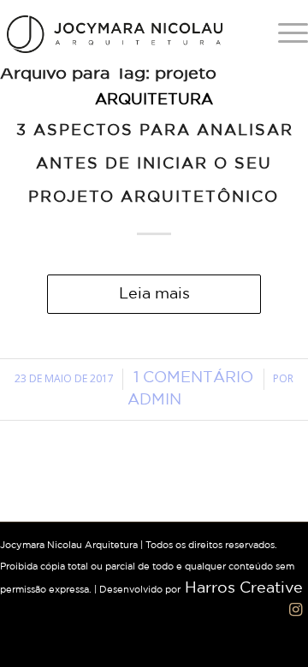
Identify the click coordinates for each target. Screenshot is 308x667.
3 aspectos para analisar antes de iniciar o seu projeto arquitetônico (154, 164)
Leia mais (154, 294)
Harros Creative (244, 588)
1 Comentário (193, 378)
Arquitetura (154, 100)
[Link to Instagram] (295, 610)
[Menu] (284, 34)
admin (154, 400)
